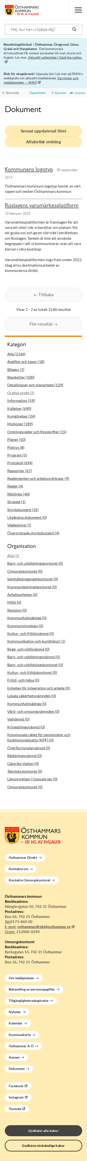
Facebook (16, 1086)
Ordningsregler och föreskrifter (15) (36, 431)
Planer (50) (16, 439)
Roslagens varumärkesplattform (42, 206)
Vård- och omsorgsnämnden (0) (33, 711)
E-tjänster (58, 93)
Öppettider (37, 93)
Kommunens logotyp (29, 170)
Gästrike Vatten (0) (23, 763)
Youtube (15, 1109)
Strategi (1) (16, 501)
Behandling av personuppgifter (32, 989)
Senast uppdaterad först (43, 130)
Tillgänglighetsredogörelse (28, 1000)
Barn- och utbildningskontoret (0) (35, 563)
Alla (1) (13, 555)
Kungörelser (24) (21, 416)
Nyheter (15, 1012)
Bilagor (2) (15, 369)
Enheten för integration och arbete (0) (38, 688)
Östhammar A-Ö (21, 1046)
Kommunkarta (20, 1035)
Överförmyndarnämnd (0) (28, 748)
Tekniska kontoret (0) (24, 771)
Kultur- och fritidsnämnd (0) (30, 633)
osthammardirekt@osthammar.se (44, 926)
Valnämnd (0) (18, 719)
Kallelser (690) (19, 408)
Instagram (16, 1097)
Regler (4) (15, 486)
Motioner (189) (20, 423)
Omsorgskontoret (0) (25, 571)
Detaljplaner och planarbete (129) (35, 385)
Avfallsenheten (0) (22, 594)
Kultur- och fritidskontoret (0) (32, 672)
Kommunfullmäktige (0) (27, 617)
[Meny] (78, 10)
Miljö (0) (14, 602)
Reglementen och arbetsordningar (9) (38, 478)
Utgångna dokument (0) (27, 517)
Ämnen (14, 1057)
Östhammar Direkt (23, 857)
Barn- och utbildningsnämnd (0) (33, 656)
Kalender (15, 1023)
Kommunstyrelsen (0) (25, 625)
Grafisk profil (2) (20, 392)
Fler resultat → (43, 323)
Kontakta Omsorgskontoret (29, 880)
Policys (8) (15, 447)
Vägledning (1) (19, 525)
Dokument (17, 1069)
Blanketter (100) (21, 377)
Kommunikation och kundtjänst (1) (36, 641)
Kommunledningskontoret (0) (32, 586)
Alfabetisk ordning (43, 141)
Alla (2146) (16, 353)
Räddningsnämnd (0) (24, 755)
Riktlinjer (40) (18, 494)
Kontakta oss (18, 869)
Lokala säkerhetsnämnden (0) (31, 695)
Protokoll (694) (20, 462)
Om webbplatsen (21, 978)
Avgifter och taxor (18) (25, 361)
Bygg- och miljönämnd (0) (28, 649)
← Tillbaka (43, 294)
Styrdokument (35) (23, 509)
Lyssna (79, 93)
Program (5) (17, 455)
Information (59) (21, 400)
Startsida (12, 93)
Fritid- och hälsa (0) (23, 680)
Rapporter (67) (19, 470)
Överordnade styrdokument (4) (33, 533)
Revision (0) (17, 610)
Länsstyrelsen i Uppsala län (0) (32, 779)
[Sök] (74, 29)
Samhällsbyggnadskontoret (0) (32, 579)
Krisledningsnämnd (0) (26, 727)
